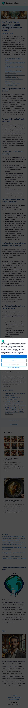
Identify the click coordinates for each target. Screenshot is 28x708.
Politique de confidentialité (13, 367)
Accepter (14, 356)
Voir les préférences (14, 364)
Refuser (14, 360)
